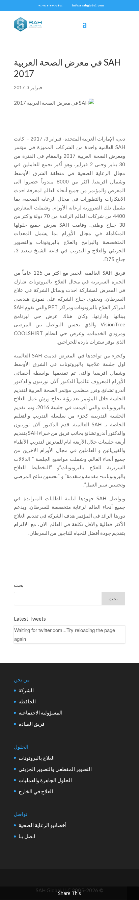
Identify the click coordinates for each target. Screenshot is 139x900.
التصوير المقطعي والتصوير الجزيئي (55, 769)
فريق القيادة (32, 724)
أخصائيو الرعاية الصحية (42, 825)
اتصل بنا (27, 836)
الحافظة (27, 701)
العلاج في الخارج (36, 791)
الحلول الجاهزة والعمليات (45, 780)
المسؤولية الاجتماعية (40, 712)
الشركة (26, 690)
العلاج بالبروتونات (37, 758)
